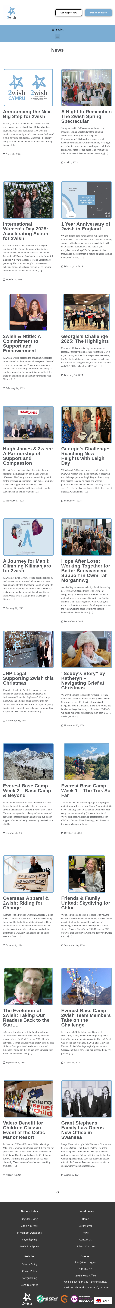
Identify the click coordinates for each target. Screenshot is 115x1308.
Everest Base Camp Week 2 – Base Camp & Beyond (27, 790)
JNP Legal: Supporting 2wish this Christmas (28, 678)
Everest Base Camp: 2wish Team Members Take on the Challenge (86, 1018)
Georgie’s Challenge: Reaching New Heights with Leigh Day (85, 456)
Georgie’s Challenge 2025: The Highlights (85, 339)
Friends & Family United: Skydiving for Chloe (85, 902)
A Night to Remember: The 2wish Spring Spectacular (86, 116)
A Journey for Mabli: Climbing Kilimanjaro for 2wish (27, 565)
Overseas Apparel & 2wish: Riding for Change (26, 902)
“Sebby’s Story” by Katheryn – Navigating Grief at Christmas (83, 680)
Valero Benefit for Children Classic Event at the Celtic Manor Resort (24, 1130)
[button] (57, 36)
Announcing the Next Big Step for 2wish (27, 114)
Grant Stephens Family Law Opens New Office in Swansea (82, 1130)
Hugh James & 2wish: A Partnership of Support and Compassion (28, 456)
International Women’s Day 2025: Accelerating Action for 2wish (25, 231)
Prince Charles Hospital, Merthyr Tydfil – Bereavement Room (27, 1242)
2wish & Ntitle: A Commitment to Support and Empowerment (22, 343)
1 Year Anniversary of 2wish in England (85, 226)
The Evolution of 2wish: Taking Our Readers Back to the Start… (26, 1018)
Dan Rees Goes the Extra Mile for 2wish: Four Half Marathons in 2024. (84, 1242)
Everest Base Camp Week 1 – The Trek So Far (86, 790)
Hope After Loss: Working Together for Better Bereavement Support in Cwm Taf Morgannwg (85, 570)
